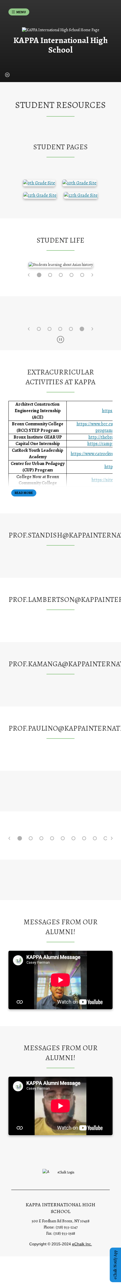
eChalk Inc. (82, 1244)
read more (24, 493)
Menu (21, 12)
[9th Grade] (39, 183)
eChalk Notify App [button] (115, 1264)
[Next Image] (92, 274)
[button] (7, 74)
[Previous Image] (28, 274)
